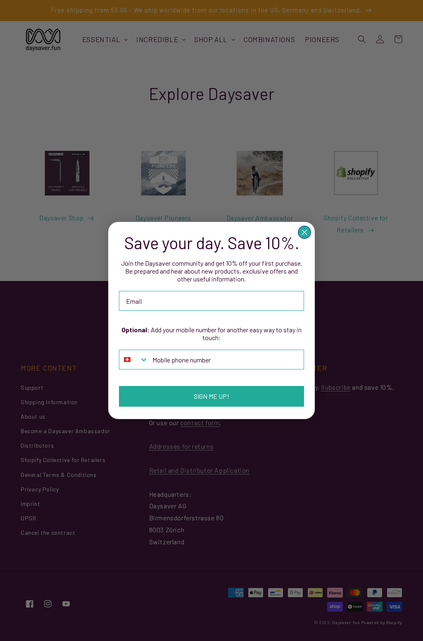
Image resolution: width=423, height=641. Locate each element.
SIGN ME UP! (211, 396)
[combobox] (133, 359)
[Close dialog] (304, 232)
